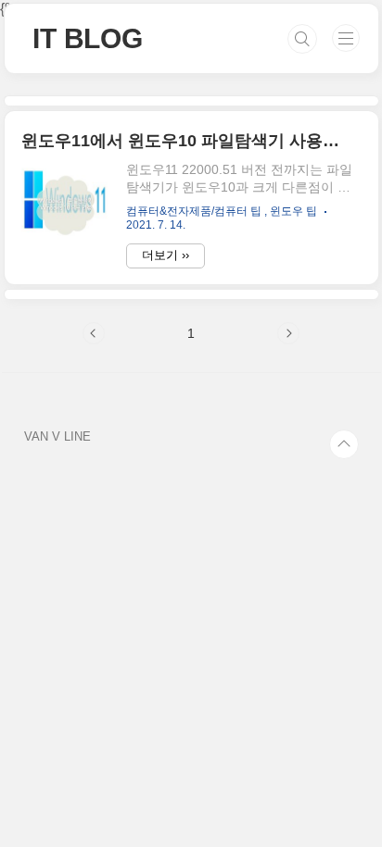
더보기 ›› (165, 255)
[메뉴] (346, 38)
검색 (302, 39)
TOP (344, 444)
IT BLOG (87, 38)
